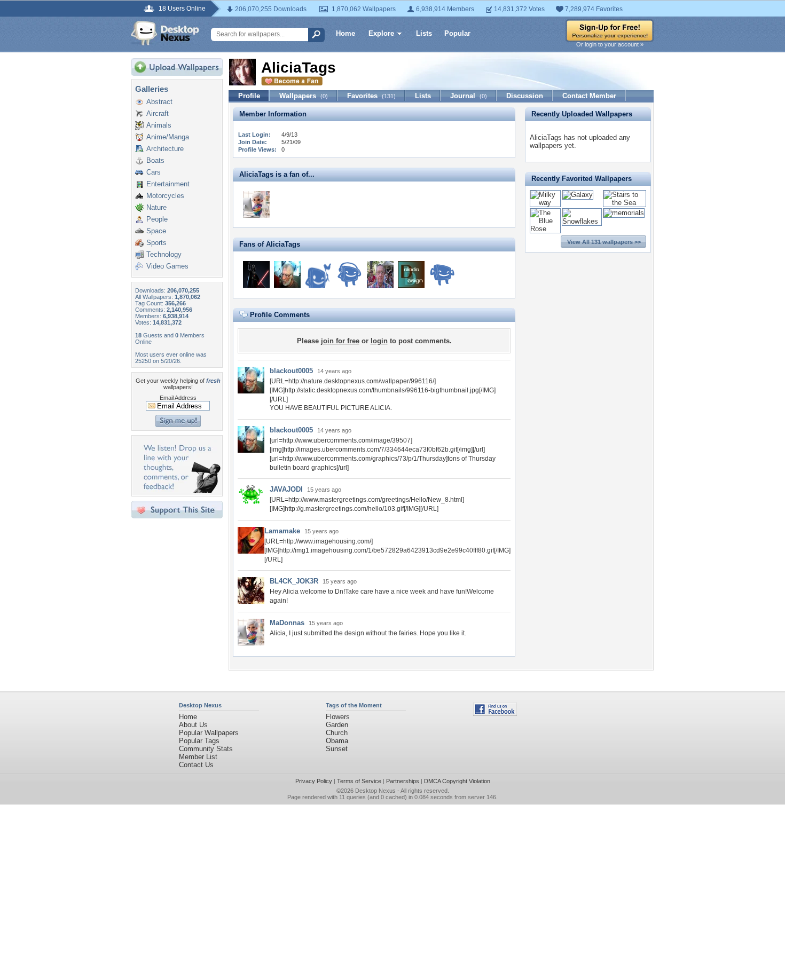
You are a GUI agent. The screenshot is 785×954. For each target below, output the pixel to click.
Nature (156, 207)
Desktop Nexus (375, 790)
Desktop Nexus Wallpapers (165, 33)
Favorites (371, 96)
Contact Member (589, 96)
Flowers (338, 717)
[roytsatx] (380, 274)
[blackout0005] (287, 274)
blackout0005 (291, 371)
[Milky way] (545, 203)
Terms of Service (359, 781)
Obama (337, 741)
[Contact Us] (180, 490)
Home (345, 33)
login (379, 341)
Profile (249, 96)
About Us (193, 725)
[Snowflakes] (582, 221)
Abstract (159, 102)
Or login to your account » (609, 44)
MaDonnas (287, 623)
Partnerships (402, 781)
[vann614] (256, 274)
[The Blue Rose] (545, 229)
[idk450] (442, 274)
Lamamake (282, 531)
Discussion (524, 96)
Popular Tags (199, 741)
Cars (153, 172)
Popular (457, 33)
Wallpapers (303, 96)
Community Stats (206, 749)
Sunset (337, 749)
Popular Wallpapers (209, 733)
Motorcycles (165, 196)
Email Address (178, 398)
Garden (337, 725)
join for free (340, 341)
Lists (424, 33)
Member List (198, 757)
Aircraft (157, 113)
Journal (468, 96)
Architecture (165, 149)
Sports (156, 243)
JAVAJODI (286, 489)
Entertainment (168, 184)
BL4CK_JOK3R (294, 581)
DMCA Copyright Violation (457, 781)
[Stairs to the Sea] (624, 203)
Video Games (167, 266)
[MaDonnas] (256, 204)
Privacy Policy (313, 781)
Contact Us (196, 765)
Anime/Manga (167, 137)
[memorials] (624, 213)
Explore (381, 33)
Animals (158, 125)
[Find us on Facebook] (495, 713)
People (157, 219)
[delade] (411, 274)
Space (156, 231)
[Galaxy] (577, 195)
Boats (155, 160)
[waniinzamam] (318, 274)
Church (337, 733)
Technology (164, 254)
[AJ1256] (349, 274)
